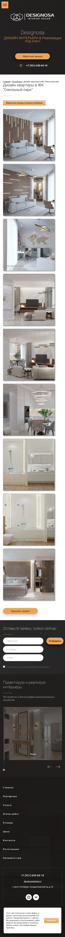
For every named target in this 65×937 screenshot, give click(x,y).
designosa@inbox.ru (32, 881)
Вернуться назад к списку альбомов (24, 103)
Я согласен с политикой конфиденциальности (27, 667)
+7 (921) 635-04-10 (36, 65)
